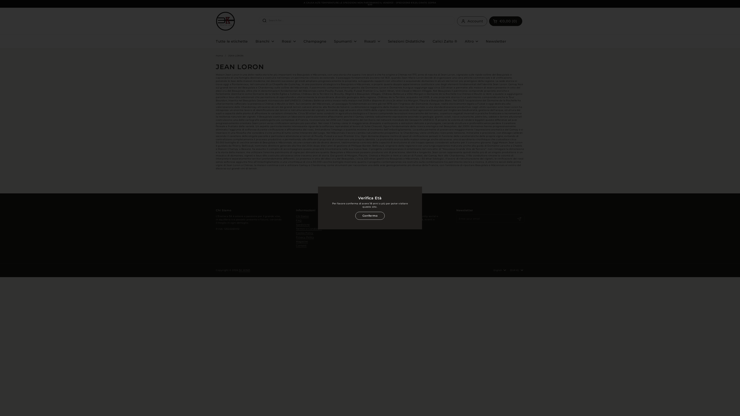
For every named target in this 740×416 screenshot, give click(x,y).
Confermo (370, 215)
